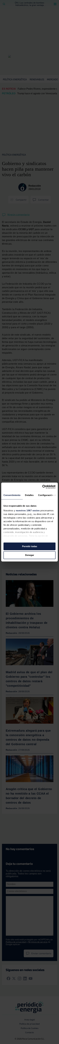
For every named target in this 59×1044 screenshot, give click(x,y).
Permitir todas (29, 546)
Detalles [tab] (29, 495)
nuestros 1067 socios (28, 510)
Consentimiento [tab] (11, 495)
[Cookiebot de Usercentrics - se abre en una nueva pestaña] (42, 487)
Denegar (29, 555)
